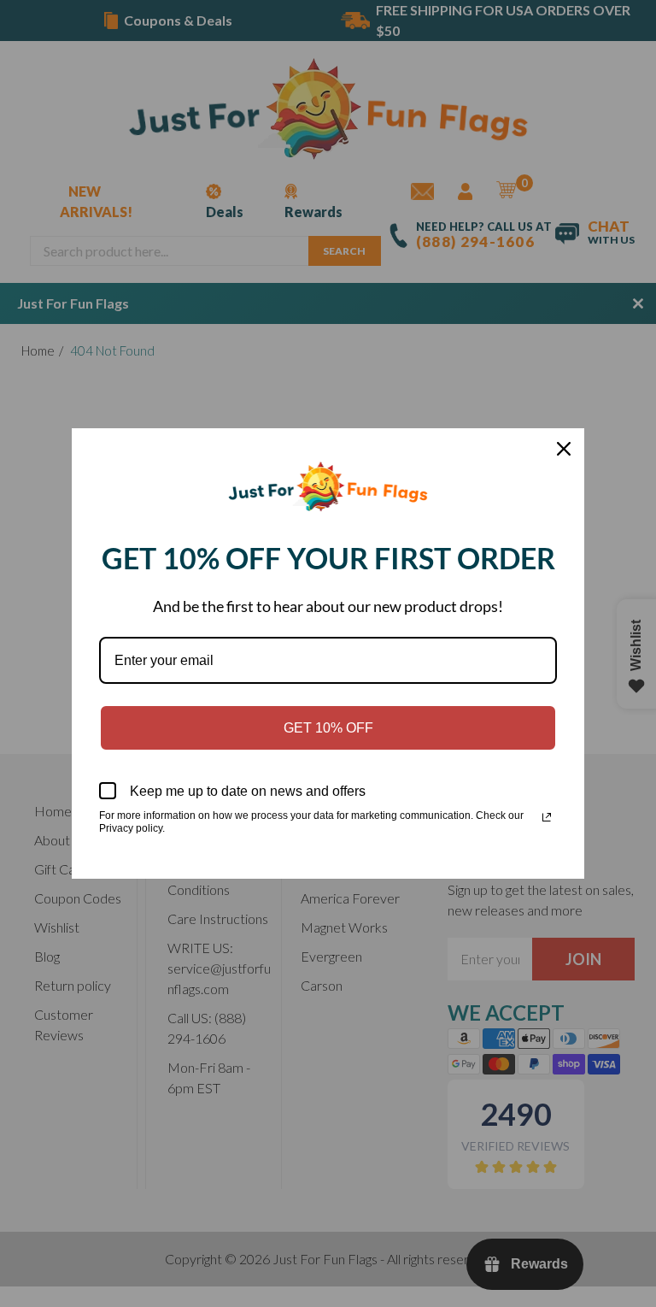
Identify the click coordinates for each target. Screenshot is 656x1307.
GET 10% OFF (328, 728)
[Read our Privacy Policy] (546, 817)
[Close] (563, 448)
